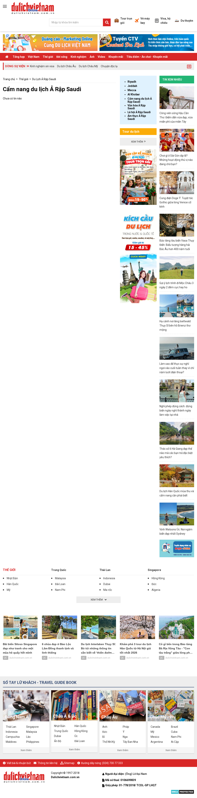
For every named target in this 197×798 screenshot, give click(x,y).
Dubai (106, 584)
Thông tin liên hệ (47, 763)
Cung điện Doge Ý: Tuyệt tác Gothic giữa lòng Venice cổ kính (176, 202)
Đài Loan (60, 584)
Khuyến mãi (116, 56)
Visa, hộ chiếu (165, 20)
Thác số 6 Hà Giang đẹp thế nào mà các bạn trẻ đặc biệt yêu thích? (176, 453)
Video (101, 56)
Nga (125, 736)
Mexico (155, 736)
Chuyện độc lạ (109, 66)
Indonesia (109, 578)
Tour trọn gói (126, 20)
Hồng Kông (158, 578)
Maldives (11, 741)
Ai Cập (175, 741)
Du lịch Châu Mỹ (88, 66)
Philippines (32, 741)
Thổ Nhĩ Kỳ (108, 741)
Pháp (126, 726)
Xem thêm (26, 750)
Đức (154, 584)
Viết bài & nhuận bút (19, 763)
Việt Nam (33, 56)
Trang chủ (9, 79)
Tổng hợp (19, 56)
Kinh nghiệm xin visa (42, 66)
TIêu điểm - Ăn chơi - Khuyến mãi (147, 56)
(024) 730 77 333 (112, 763)
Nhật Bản (12, 578)
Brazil (174, 726)
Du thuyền (187, 20)
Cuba (174, 731)
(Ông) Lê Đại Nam (136, 773)
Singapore (154, 570)
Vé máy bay (145, 20)
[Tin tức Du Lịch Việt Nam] (24, 776)
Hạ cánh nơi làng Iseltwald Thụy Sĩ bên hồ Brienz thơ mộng (175, 325)
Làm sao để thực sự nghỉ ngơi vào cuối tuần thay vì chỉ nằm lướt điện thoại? (176, 368)
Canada (155, 726)
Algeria (156, 589)
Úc (76, 736)
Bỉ (103, 736)
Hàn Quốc (12, 584)
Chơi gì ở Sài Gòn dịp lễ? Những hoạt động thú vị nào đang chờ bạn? (176, 160)
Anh (104, 726)
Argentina (157, 741)
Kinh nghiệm (78, 56)
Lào (28, 736)
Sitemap (69, 763)
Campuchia (13, 736)
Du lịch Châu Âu (66, 66)
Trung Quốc (58, 570)
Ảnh (92, 56)
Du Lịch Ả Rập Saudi (44, 79)
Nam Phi (60, 589)
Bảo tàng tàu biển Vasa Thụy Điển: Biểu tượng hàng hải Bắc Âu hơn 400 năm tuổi (176, 245)
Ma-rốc (107, 589)
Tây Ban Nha (130, 741)
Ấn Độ (57, 741)
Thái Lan (104, 570)
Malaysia (60, 578)
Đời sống (61, 56)
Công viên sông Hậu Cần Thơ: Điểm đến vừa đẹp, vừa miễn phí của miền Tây (176, 117)
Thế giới (48, 56)
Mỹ (8, 589)
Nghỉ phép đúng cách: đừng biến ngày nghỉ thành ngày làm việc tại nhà (175, 410)
